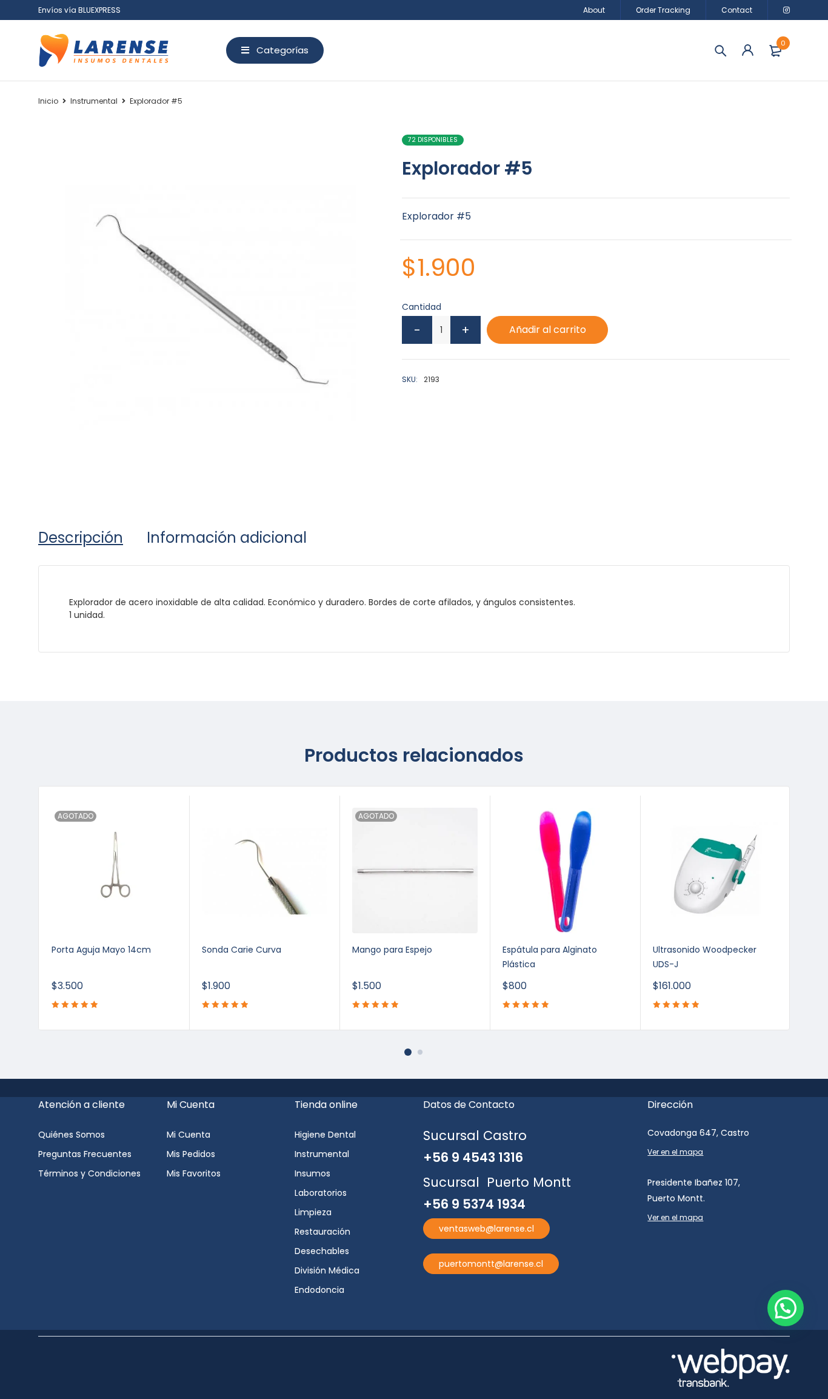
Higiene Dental (325, 1135)
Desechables (322, 1251)
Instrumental (94, 101)
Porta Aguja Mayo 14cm (101, 950)
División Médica (327, 1270)
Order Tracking (663, 10)
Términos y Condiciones (89, 1173)
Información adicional (227, 538)
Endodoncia (319, 1290)
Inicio (48, 101)
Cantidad (421, 307)
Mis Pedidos (191, 1154)
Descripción (80, 538)
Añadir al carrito (547, 330)
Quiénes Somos (71, 1135)
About (594, 10)
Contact (736, 10)
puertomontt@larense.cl (491, 1264)
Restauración (322, 1232)
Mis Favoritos (194, 1173)
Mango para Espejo (392, 950)
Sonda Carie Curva (241, 950)
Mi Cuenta (188, 1135)
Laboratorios (321, 1193)
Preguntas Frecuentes (85, 1154)
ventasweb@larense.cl (486, 1229)
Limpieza (313, 1212)
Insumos (312, 1173)
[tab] (80, 538)
